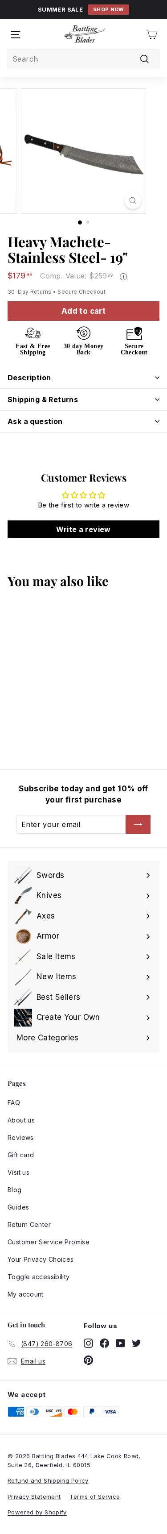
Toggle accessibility (39, 1276)
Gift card (21, 1155)
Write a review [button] (83, 529)
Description (29, 377)
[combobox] (83, 59)
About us (21, 1120)
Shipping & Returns (43, 399)
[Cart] (151, 34)
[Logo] (84, 34)
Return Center (29, 1224)
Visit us (18, 1172)
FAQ (14, 1102)
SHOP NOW (108, 9)
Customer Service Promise (49, 1242)
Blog (15, 1189)
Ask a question (35, 421)
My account (26, 1294)
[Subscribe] (138, 824)
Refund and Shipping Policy (48, 1480)
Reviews (21, 1137)
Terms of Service (94, 1496)
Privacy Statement (34, 1496)
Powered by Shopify (37, 1512)
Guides (18, 1207)
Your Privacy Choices (41, 1259)
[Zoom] (133, 200)
